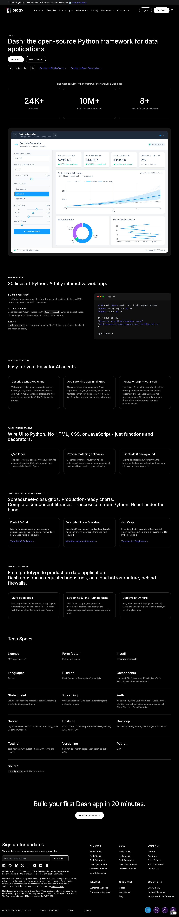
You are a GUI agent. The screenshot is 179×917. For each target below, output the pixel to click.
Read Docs (16, 59)
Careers (151, 851)
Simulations (32, 221)
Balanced (20, 194)
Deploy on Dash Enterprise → (86, 68)
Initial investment (23, 153)
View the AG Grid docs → (22, 541)
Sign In (145, 10)
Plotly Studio (95, 851)
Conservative (21, 189)
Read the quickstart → (89, 815)
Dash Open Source (99, 864)
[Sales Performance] (161, 135)
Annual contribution (24, 164)
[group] (38, 10)
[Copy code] (32, 68)
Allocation (32, 205)
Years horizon (32, 175)
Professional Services (100, 892)
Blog (121, 896)
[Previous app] (15, 135)
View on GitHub (35, 59)
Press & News (154, 860)
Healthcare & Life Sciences (161, 896)
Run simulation (32, 231)
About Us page (57, 886)
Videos (122, 887)
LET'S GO (59, 858)
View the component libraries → (81, 541)
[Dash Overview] (163, 135)
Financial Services (156, 892)
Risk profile (19, 184)
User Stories (124, 892)
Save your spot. (79, 2)
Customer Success (99, 887)
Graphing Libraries (98, 868)
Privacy (71, 910)
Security (87, 910)
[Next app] (55, 135)
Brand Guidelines (156, 864)
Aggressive (20, 199)
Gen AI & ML (154, 887)
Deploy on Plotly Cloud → (53, 68)
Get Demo (161, 10)
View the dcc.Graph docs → (134, 541)
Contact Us (153, 868)
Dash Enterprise (97, 860)
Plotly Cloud (95, 856)
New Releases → (98, 873)
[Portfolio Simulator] (160, 135)
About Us (152, 856)
